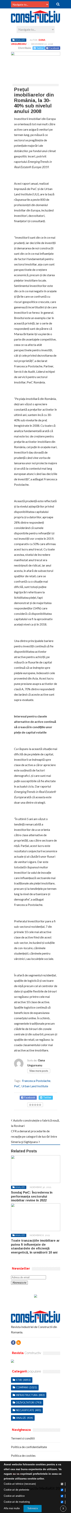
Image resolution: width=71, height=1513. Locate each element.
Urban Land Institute (34, 1086)
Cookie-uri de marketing (17, 1501)
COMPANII (22, 1387)
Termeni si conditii (23, 1438)
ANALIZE (20, 40)
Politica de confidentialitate (29, 1447)
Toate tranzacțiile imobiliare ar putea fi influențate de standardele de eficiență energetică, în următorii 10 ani (35, 1246)
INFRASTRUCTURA (27, 1395)
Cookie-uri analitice (14, 1495)
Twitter (40, 48)
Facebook (54, 48)
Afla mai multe (12, 1508)
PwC (17, 1086)
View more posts (38, 1070)
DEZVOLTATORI (25, 1402)
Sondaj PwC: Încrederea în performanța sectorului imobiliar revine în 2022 (31, 1196)
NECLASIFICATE (25, 1410)
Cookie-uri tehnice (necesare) (20, 1483)
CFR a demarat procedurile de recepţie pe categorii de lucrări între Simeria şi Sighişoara (34, 1136)
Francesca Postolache (36, 1080)
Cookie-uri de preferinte (16, 1489)
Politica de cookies (23, 1455)
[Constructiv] (35, 21)
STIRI (19, 1379)
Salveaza (32, 1508)
